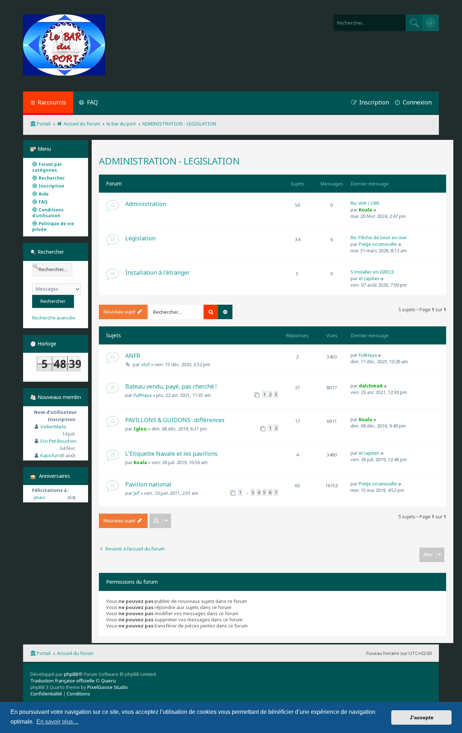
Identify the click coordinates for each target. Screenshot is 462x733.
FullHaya (368, 355)
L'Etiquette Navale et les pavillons (171, 454)
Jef (136, 493)
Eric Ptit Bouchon (58, 441)
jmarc (39, 497)
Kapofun (49, 455)
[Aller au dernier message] (380, 355)
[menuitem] (88, 103)
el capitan (369, 278)
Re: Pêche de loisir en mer (378, 237)
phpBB (71, 674)
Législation (140, 238)
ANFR (132, 356)
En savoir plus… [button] (57, 722)
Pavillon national (148, 484)
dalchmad (371, 385)
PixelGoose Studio (107, 687)
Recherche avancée (53, 318)
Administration (145, 204)
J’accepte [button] (421, 717)
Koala (365, 209)
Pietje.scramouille (378, 244)
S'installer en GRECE (372, 272)
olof (145, 364)
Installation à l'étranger (157, 273)
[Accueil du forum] (64, 45)
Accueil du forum (75, 653)
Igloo (140, 428)
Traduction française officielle (62, 680)
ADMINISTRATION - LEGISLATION (169, 160)
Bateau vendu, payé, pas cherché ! (171, 386)
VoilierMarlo (53, 426)
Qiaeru (108, 680)
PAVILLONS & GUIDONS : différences (175, 420)
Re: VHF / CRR (364, 203)
